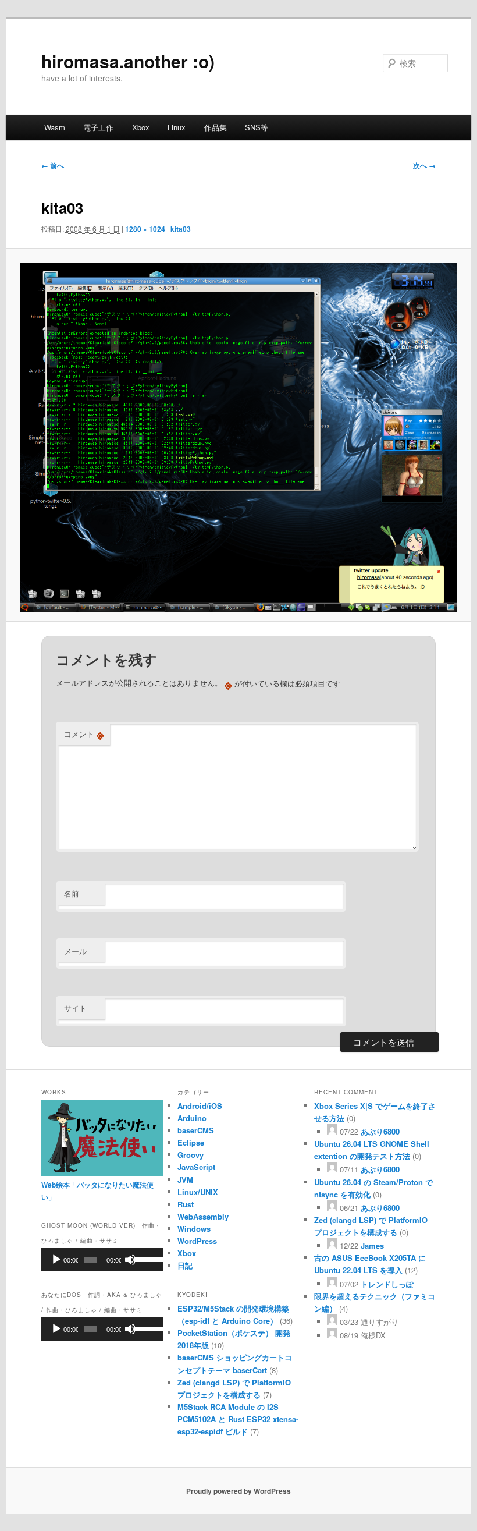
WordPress (197, 1240)
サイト (75, 1007)
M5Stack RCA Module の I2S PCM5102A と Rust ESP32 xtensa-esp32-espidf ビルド (237, 1419)
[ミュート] (130, 1260)
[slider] (145, 1258)
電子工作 (98, 127)
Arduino (192, 1118)
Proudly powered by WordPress (238, 1491)
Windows (194, 1228)
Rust (185, 1204)
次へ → (424, 165)
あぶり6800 (380, 1131)
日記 (185, 1265)
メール (75, 950)
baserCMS (195, 1130)
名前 (71, 893)
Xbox (140, 127)
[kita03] (238, 437)
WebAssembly (203, 1216)
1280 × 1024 (145, 229)
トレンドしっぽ (387, 1283)
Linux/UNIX (197, 1191)
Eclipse (190, 1142)
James (372, 1245)
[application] (102, 1259)
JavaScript (196, 1166)
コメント (84, 734)
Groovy (190, 1154)
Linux (177, 127)
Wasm (54, 127)
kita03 (180, 229)
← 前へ (52, 165)
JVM (185, 1179)
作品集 (215, 127)
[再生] (56, 1260)
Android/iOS (199, 1105)
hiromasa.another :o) (128, 60)
